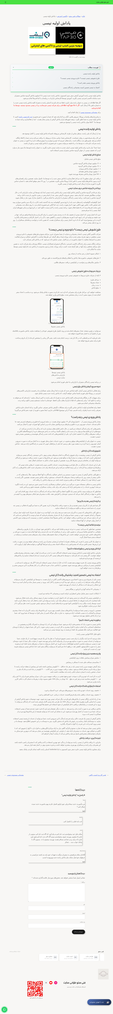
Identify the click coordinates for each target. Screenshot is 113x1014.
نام (84, 904)
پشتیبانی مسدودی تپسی (88, 112)
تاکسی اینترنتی (62, 16)
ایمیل (83, 913)
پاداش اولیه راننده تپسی (91, 74)
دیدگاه (83, 882)
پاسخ (83, 811)
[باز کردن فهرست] (5, 2)
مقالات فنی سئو (74, 16)
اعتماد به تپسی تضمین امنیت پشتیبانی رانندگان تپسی (81, 87)
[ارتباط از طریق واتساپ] (4, 1009)
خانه (83, 16)
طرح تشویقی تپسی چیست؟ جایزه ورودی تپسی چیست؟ (80, 78)
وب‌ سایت (82, 922)
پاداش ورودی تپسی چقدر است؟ (88, 83)
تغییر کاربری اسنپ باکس (97, 775)
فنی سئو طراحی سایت (102, 2)
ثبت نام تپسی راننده (25, 117)
